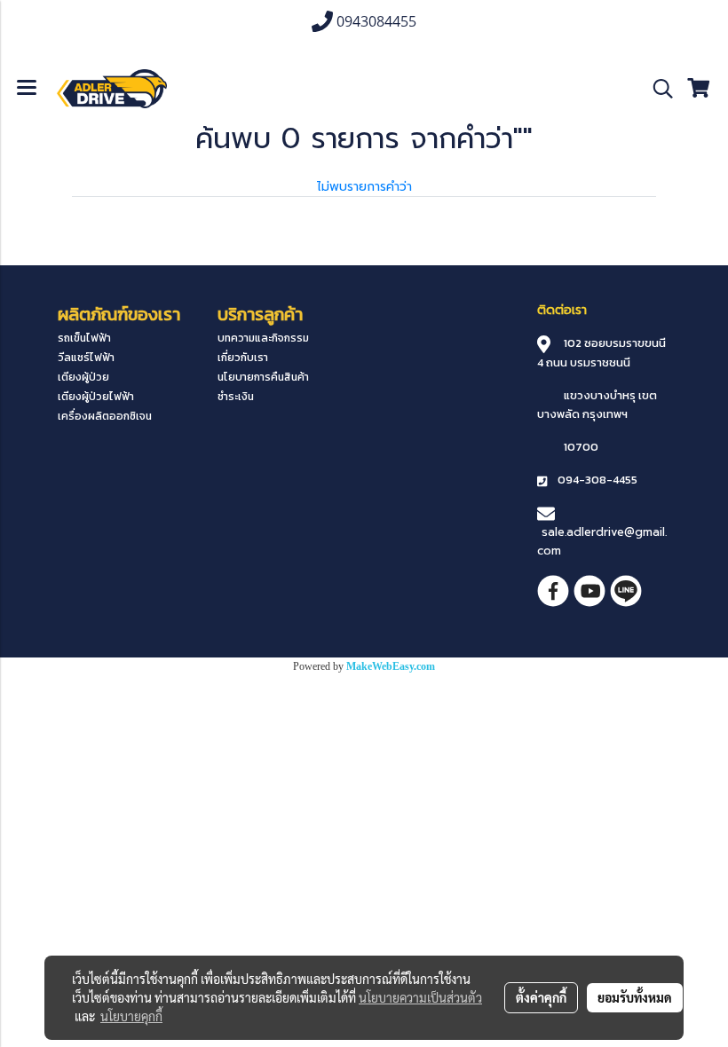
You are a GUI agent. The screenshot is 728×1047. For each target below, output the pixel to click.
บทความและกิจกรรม (263, 338)
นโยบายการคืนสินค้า (263, 377)
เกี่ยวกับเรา (243, 358)
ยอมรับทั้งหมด (634, 997)
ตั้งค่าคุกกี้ (541, 997)
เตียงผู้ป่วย (83, 377)
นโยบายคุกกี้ (131, 1016)
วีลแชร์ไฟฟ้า (86, 358)
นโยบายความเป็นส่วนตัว (420, 997)
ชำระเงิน (236, 397)
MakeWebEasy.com (390, 666)
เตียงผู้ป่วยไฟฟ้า (96, 397)
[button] (657, 88)
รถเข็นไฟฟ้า (84, 338)
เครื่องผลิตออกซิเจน (105, 416)
